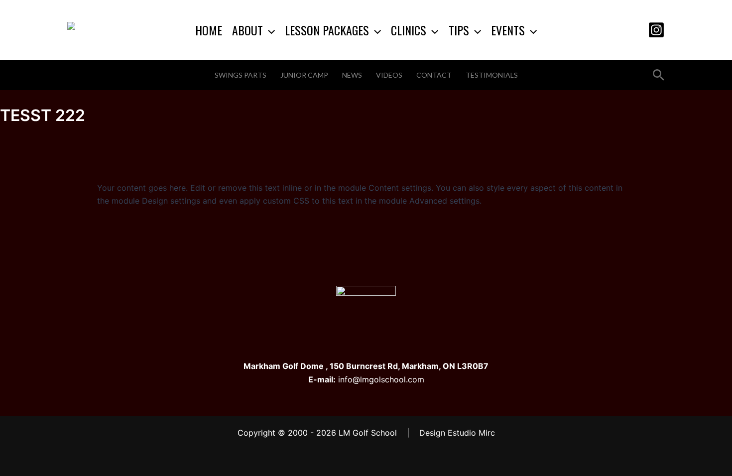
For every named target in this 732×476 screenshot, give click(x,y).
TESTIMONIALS (492, 75)
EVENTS (508, 30)
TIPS (459, 30)
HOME (208, 30)
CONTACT (434, 75)
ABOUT (247, 30)
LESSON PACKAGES (327, 30)
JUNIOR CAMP (304, 75)
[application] (269, 30)
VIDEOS (389, 75)
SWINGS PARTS (240, 75)
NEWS (352, 75)
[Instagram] (656, 29)
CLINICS (408, 30)
